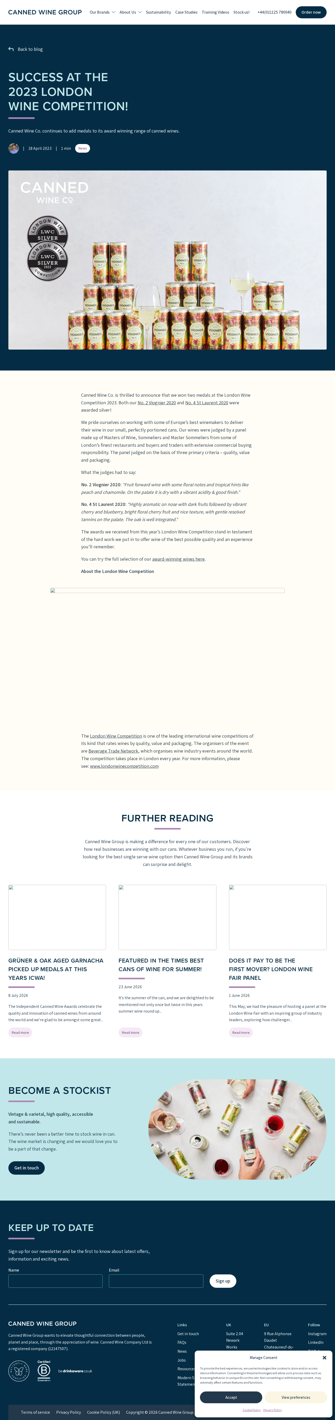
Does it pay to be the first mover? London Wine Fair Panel (271, 969)
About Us (128, 12)
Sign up (223, 1281)
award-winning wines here (178, 559)
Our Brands (100, 12)
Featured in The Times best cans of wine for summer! (161, 964)
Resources (186, 1369)
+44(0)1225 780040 (275, 12)
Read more (22, 1033)
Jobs (181, 1360)
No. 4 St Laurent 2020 (206, 403)
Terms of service (35, 1412)
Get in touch (26, 1168)
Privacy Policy (272, 1410)
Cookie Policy (252, 1410)
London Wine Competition (116, 736)
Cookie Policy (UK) (103, 1412)
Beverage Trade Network (113, 751)
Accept (231, 1397)
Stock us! (241, 12)
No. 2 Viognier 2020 (157, 403)
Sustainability (158, 12)
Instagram (317, 1333)
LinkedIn (315, 1342)
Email (114, 1270)
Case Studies (186, 12)
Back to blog (30, 49)
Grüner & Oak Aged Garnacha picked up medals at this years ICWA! (55, 969)
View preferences (296, 1397)
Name (13, 1270)
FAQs (181, 1342)
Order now (311, 12)
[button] (324, 1357)
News (82, 148)
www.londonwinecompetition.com (124, 766)
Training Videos (215, 12)
